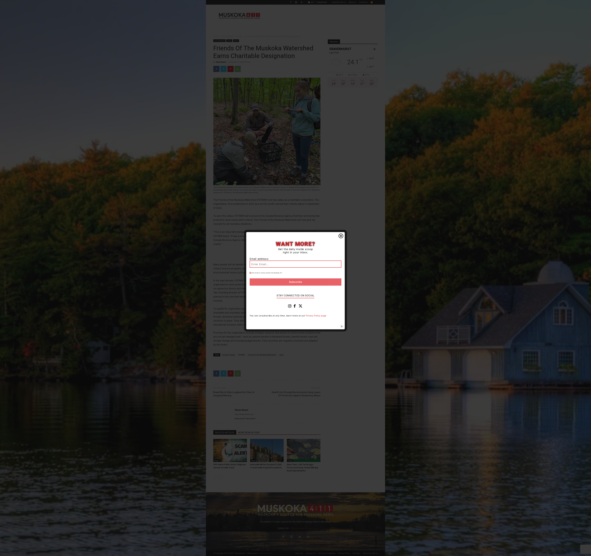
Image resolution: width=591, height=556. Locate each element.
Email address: (259, 258)
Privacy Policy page (316, 315)
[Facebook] (295, 306)
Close (341, 236)
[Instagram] (289, 306)
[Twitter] (300, 306)
